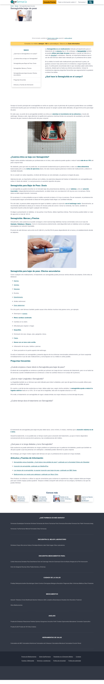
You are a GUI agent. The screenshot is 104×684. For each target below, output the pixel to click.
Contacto (78, 657)
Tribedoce (18, 600)
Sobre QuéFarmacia (45, 657)
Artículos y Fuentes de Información (23, 85)
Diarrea (16, 281)
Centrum (41, 583)
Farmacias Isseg (88, 523)
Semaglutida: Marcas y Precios (22, 68)
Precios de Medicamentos (28, 657)
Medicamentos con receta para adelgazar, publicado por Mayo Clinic (36, 474)
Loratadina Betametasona (53, 600)
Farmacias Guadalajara (17, 523)
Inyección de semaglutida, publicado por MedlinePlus (31, 466)
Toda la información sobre (66, 2)
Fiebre (16, 338)
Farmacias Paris (53, 523)
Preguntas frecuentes (20, 80)
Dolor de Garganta (16, 567)
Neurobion (60, 583)
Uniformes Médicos (78, 583)
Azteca (29, 545)
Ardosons (40, 600)
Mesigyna (54, 583)
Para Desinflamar (32, 561)
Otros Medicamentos (16, 605)
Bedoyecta (19, 583)
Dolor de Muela (65, 561)
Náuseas (17, 289)
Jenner (25, 545)
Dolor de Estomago (43, 561)
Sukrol (36, 583)
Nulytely (64, 600)
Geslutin (13, 600)
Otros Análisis (32, 627)
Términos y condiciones (43, 661)
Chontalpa (35, 545)
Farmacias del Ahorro (42, 523)
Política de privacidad (59, 661)
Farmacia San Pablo (77, 523)
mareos (24, 313)
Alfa (22, 545)
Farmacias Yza (15, 529)
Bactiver (35, 600)
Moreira (40, 545)
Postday (13, 583)
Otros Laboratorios (59, 545)
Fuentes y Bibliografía (28, 661)
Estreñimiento (18, 297)
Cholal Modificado (27, 600)
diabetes (59, 51)
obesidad (54, 55)
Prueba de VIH (23, 627)
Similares (13, 545)
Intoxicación (84, 561)
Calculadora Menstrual (58, 643)
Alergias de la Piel (75, 561)
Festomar (79, 600)
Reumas (24, 567)
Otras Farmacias (41, 529)
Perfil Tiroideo (57, 621)
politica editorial (68, 38)
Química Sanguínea (41, 621)
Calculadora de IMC (16, 643)
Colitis (12, 561)
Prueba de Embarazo (17, 621)
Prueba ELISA (15, 627)
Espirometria (65, 621)
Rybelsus (20, 224)
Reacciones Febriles (29, 621)
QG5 (44, 600)
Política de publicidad (74, 661)
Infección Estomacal (54, 561)
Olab (47, 545)
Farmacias (81, 2)
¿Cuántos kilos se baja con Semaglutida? (26, 58)
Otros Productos (88, 583)
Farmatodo (34, 529)
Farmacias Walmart (24, 529)
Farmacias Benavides (65, 523)
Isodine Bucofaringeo (28, 583)
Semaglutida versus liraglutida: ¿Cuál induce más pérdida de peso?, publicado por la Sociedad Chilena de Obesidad (51, 462)
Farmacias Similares (30, 523)
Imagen (51, 545)
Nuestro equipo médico (53, 38)
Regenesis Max (67, 583)
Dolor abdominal (19, 305)
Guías (16, 6)
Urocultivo (50, 621)
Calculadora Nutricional (29, 643)
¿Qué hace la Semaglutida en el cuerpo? (25, 54)
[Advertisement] (66, 22)
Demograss (47, 583)
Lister (44, 545)
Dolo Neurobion (71, 600)
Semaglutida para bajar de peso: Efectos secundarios (25, 74)
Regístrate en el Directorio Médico (63, 657)
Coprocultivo (86, 621)
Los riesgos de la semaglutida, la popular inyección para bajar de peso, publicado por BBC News (45, 470)
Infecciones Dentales (21, 561)
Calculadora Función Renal (73, 643)
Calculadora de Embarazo (44, 643)
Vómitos (16, 285)
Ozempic (14, 224)
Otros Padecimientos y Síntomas (36, 567)
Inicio (12, 6)
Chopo (18, 545)
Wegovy (28, 224)
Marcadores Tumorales (76, 621)
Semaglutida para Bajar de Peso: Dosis (25, 63)
